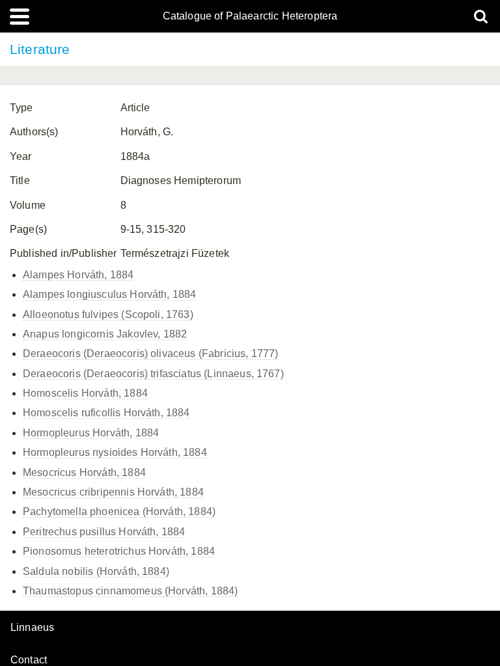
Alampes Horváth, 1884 (78, 274)
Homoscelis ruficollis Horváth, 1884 (106, 412)
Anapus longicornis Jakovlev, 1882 (105, 334)
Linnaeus (32, 627)
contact (28, 659)
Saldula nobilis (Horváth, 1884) (96, 571)
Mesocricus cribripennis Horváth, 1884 (113, 492)
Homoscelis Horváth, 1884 (85, 393)
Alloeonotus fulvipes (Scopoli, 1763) (108, 314)
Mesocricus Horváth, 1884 (84, 472)
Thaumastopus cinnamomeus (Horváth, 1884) (130, 590)
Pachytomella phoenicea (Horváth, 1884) (119, 511)
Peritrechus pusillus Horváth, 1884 (104, 531)
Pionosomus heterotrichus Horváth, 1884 (119, 551)
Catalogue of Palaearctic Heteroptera (250, 16)
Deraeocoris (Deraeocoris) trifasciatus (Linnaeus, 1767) (153, 373)
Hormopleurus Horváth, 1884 (91, 432)
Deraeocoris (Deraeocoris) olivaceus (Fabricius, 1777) (150, 353)
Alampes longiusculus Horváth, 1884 (109, 294)
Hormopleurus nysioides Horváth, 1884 (115, 452)
